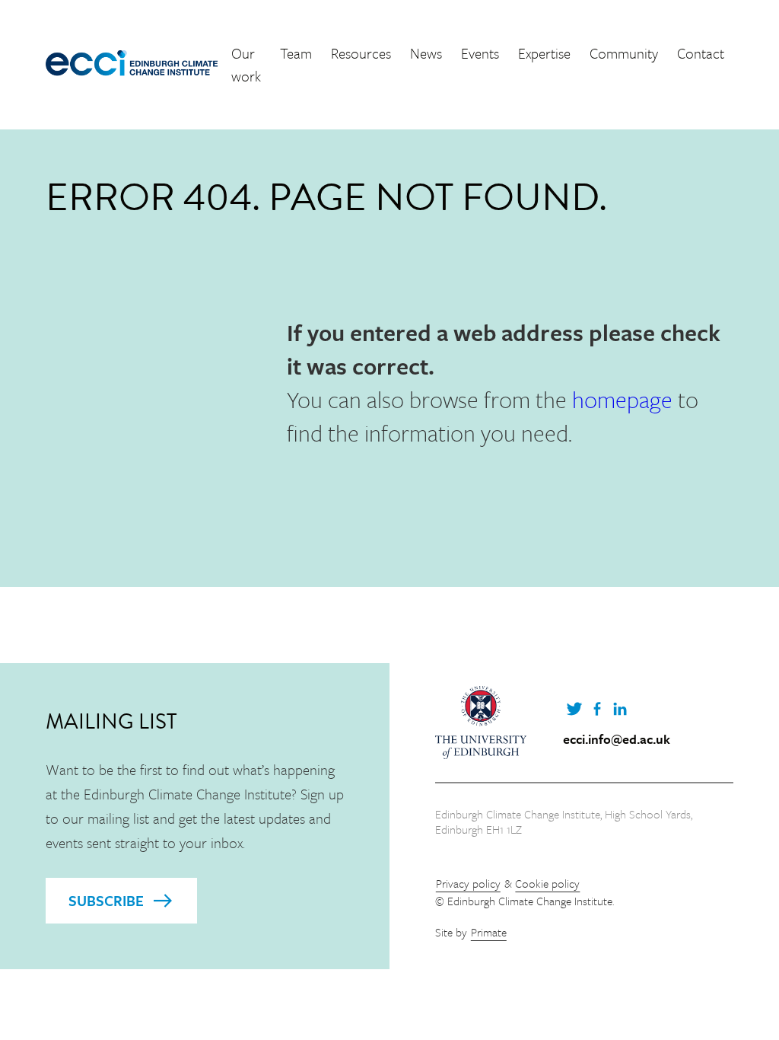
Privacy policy (468, 883)
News (426, 53)
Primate (489, 932)
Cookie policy (547, 883)
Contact (700, 53)
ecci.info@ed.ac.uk (616, 739)
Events (480, 53)
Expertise (544, 53)
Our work (246, 64)
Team (296, 53)
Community (624, 53)
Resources (361, 53)
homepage (622, 399)
